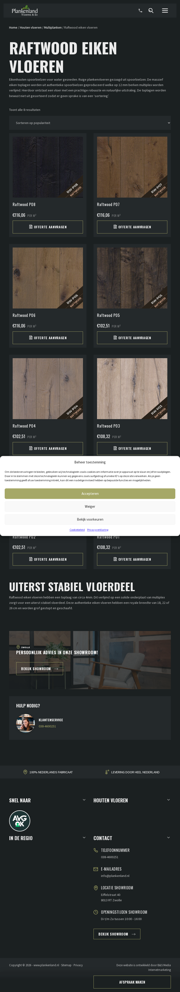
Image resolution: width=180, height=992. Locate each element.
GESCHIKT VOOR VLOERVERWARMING (135, 772)
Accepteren (90, 493)
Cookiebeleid (77, 529)
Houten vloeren (30, 27)
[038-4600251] (140, 10)
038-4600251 (47, 726)
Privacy (78, 965)
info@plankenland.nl (115, 876)
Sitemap (66, 965)
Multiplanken (53, 27)
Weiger (90, 506)
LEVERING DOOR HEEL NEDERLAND (51, 772)
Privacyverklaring (97, 529)
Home (13, 27)
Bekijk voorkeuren (90, 519)
